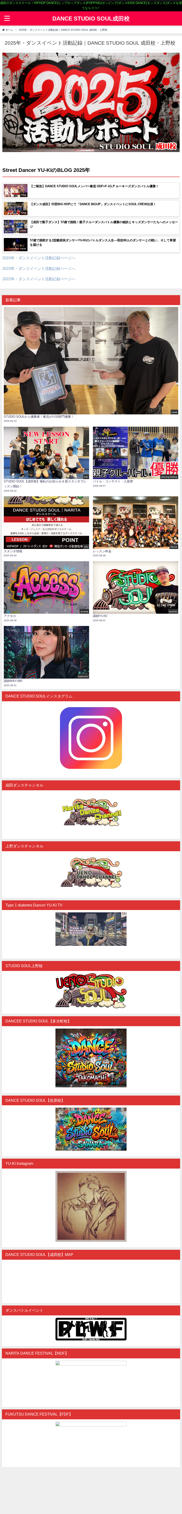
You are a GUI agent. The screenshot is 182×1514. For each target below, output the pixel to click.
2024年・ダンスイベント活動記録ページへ (38, 258)
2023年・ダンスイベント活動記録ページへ (38, 268)
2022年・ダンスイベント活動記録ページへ (38, 279)
